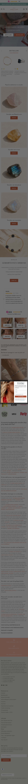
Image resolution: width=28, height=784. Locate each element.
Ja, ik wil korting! (20, 396)
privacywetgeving (23, 400)
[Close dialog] (26, 382)
